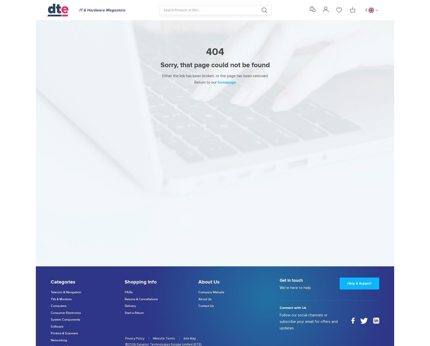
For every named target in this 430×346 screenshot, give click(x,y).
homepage (227, 82)
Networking (59, 340)
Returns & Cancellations (141, 299)
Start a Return (134, 313)
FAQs (129, 292)
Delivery (130, 306)
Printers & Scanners (64, 333)
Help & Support (359, 283)
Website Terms (164, 339)
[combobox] (216, 10)
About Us (205, 299)
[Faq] (312, 11)
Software (57, 326)
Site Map (189, 339)
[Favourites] (339, 10)
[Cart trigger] (353, 10)
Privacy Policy (135, 339)
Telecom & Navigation (66, 292)
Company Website (211, 292)
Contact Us (206, 306)
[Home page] (60, 10)
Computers (58, 306)
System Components (65, 319)
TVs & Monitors (61, 299)
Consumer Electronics (66, 313)
